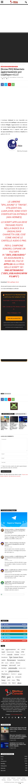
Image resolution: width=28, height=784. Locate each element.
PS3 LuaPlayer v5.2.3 (13, 282)
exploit (3, 660)
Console (18, 778)
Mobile (23, 778)
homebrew (21, 660)
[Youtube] (25, 717)
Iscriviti (24, 640)
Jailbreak (12, 662)
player (9, 393)
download (23, 654)
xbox (19, 683)
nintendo (12, 668)
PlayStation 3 (5, 674)
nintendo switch (22, 668)
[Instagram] (9, 717)
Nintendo (3, 768)
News (9, 66)
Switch (8, 680)
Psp (13, 677)
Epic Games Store (16, 657)
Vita (18, 680)
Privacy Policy (16, 779)
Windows (13, 778)
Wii (9, 683)
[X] (5, 84)
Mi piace (24, 624)
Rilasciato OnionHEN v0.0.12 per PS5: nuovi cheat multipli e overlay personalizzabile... (18, 737)
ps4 (8, 677)
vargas (13, 680)
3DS (2, 649)
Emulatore (4, 657)
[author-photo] (14, 406)
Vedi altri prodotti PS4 (14, 318)
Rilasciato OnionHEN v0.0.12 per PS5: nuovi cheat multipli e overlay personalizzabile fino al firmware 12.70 (14, 426)
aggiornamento (11, 649)
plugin (20, 674)
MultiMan (4, 668)
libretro (18, 663)
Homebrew (7, 63)
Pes (6, 671)
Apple (3, 652)
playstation (13, 671)
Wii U (14, 683)
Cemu (17, 652)
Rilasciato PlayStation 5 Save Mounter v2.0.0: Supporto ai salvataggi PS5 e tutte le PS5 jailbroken (15, 531)
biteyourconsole (10, 652)
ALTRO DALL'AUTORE (20, 413)
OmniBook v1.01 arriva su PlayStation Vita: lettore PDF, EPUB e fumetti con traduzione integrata (23, 426)
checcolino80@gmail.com (16, 714)
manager (4, 665)
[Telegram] (19, 717)
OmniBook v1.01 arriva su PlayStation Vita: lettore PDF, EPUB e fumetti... (18, 744)
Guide (8, 778)
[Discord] (3, 717)
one (2, 671)
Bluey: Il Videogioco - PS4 (14, 313)
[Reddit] (12, 717)
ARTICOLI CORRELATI (8, 413)
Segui (24, 627)
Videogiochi (4, 765)
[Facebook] (2, 84)
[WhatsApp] (13, 84)
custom (16, 654)
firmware (11, 660)
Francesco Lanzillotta (9, 529)
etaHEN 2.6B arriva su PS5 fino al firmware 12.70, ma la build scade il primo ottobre (15, 558)
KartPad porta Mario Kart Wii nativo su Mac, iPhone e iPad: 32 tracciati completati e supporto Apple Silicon (4, 426)
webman (4, 683)
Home (2, 63)
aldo (19, 649)
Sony (16, 66)
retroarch (18, 677)
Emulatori (9, 779)
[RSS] (15, 717)
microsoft (12, 665)
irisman (6, 662)
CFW (22, 652)
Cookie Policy (23, 779)
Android (23, 649)
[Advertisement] (14, 18)
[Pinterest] (9, 84)
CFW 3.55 (3, 654)
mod (18, 665)
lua (5, 393)
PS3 (12, 66)
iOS (2, 663)
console (9, 654)
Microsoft (3, 770)
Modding (3, 763)
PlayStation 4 (13, 674)
